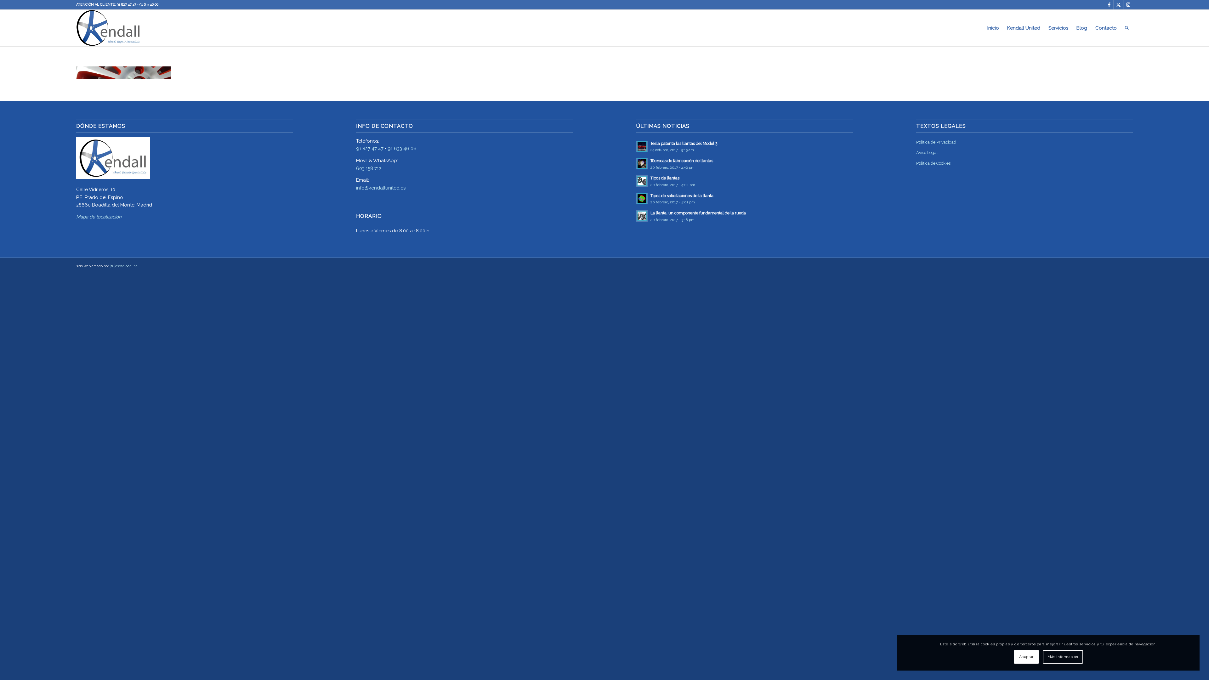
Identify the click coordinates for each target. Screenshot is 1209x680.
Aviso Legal (927, 152)
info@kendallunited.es (381, 188)
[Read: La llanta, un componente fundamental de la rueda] (642, 216)
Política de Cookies (933, 163)
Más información (1062, 656)
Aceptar (1026, 656)
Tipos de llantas (664, 178)
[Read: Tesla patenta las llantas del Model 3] (642, 146)
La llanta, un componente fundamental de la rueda (698, 213)
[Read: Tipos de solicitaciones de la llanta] (642, 198)
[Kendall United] (108, 28)
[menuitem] (993, 28)
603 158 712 (368, 168)
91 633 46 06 (148, 5)
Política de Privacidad (936, 142)
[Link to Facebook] (1109, 4)
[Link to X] (1118, 4)
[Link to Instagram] (1128, 4)
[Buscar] (1127, 28)
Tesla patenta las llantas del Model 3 (684, 143)
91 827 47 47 (126, 5)
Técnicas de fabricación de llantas (681, 160)
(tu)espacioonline (124, 266)
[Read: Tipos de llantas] (642, 181)
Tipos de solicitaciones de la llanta (681, 195)
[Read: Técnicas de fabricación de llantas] (642, 163)
